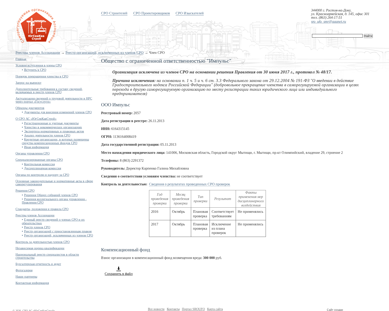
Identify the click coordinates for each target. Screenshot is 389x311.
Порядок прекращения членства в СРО (42, 76)
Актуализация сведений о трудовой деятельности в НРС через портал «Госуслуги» (54, 100)
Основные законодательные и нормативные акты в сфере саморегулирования (54, 182)
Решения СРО (25, 190)
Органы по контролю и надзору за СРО (42, 175)
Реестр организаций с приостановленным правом (58, 231)
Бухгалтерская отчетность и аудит (38, 264)
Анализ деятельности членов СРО (47, 135)
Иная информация (36, 147)
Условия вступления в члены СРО (39, 65)
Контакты (173, 309)
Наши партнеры (26, 276)
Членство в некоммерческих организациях (53, 127)
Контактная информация (32, 283)
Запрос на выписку (28, 82)
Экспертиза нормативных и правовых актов (54, 131)
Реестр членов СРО (37, 227)
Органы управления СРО (33, 153)
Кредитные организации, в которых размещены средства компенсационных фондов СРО (55, 141)
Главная (21, 59)
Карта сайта (215, 309)
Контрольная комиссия (39, 164)
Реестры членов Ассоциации (38, 52)
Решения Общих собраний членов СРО (51, 195)
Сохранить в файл (119, 274)
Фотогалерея (24, 270)
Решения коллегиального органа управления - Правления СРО (54, 200)
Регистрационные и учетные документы (51, 123)
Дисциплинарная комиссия (42, 168)
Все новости (156, 309)
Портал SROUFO (193, 309)
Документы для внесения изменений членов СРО (58, 112)
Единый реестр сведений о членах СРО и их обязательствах (53, 221)
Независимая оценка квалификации (40, 248)
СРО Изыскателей (190, 13)
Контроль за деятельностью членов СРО (43, 242)
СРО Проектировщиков (151, 13)
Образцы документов (30, 108)
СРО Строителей (114, 13)
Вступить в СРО (35, 70)
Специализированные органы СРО (39, 159)
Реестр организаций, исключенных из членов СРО (105, 52)
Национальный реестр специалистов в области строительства (47, 256)
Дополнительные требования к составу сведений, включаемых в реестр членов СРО (49, 90)
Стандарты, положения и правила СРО (42, 209)
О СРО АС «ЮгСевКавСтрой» (36, 118)
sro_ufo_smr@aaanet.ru (328, 21)
